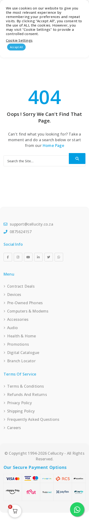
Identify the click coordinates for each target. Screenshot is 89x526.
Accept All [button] (16, 47)
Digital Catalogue (23, 352)
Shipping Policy (21, 411)
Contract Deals (21, 286)
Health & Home (21, 336)
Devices (14, 294)
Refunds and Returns (27, 394)
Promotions (18, 344)
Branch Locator (21, 360)
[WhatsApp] (59, 257)
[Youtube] (28, 257)
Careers (14, 427)
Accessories (17, 319)
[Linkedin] (38, 257)
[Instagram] (18, 257)
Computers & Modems (28, 311)
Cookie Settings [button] (19, 40)
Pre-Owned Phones (25, 302)
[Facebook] (8, 257)
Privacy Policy (19, 402)
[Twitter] (48, 257)
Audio (12, 327)
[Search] (77, 158)
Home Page (53, 145)
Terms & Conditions (25, 386)
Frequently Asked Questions (33, 419)
